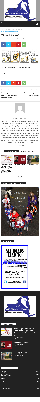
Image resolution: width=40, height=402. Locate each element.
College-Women (6, 375)
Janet (4, 39)
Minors (3, 378)
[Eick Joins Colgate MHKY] (20, 159)
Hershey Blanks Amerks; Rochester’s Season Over (9, 95)
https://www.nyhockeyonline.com (20, 118)
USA (2, 382)
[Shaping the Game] (33, 159)
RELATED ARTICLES (11, 151)
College (3, 372)
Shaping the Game (32, 164)
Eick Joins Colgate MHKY (19, 165)
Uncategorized (10, 29)
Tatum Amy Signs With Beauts (31, 94)
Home (2, 29)
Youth (15, 31)
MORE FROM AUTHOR (28, 151)
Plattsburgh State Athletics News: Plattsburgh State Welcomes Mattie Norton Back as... (26, 332)
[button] (36, 24)
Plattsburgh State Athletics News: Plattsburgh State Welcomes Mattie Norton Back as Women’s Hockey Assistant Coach (6, 169)
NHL (2, 385)
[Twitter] (23, 145)
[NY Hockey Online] (20, 10)
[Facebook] (17, 145)
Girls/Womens (5, 388)
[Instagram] (20, 145)
